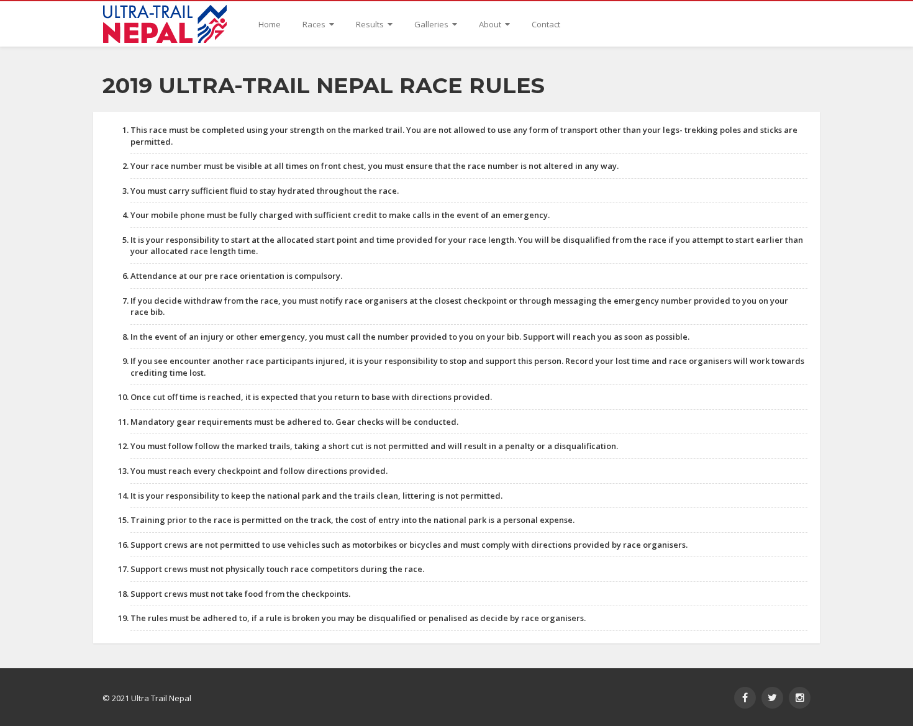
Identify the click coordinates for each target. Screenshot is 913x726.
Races (314, 24)
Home (269, 24)
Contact (546, 24)
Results (371, 24)
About (491, 24)
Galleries (432, 24)
